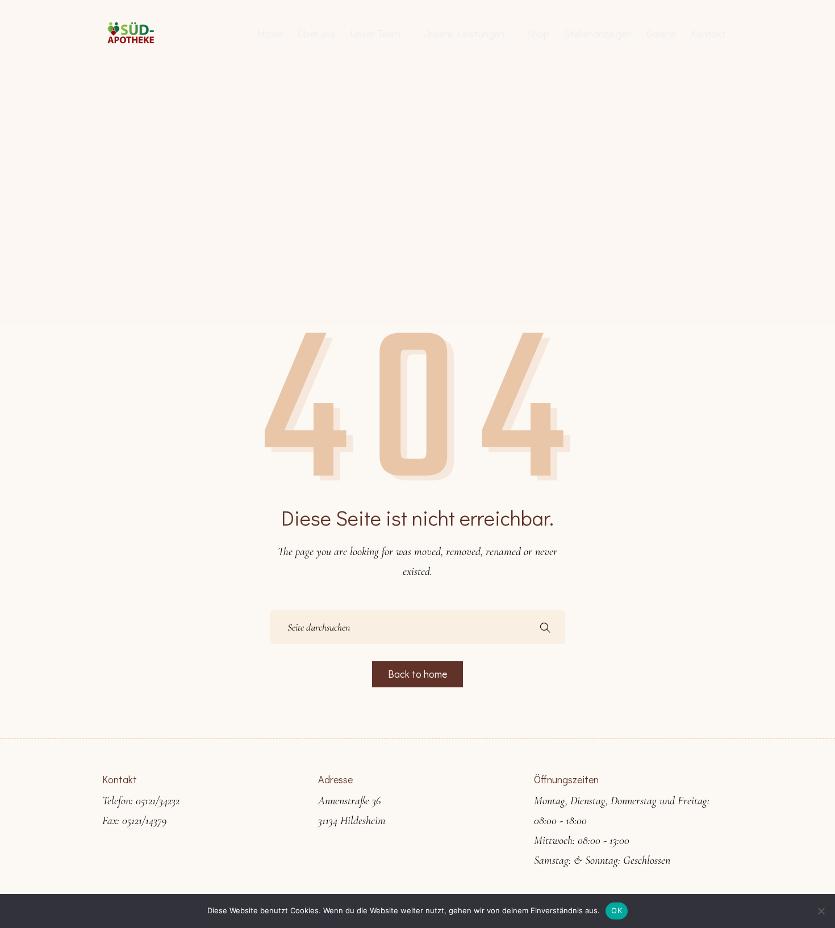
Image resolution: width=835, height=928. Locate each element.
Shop (538, 33)
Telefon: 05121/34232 (140, 801)
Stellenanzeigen (598, 33)
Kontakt (708, 33)
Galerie (661, 33)
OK (616, 910)
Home (269, 33)
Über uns (316, 33)
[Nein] (820, 911)
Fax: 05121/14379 (134, 821)
